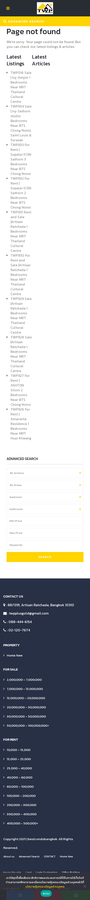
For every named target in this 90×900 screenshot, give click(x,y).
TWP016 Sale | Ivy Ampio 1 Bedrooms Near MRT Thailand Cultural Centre (20, 87)
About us (8, 856)
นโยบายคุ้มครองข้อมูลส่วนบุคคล (45, 886)
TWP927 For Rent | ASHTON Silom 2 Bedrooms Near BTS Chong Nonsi (20, 390)
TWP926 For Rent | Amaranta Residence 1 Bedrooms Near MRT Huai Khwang (20, 424)
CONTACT (49, 856)
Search (45, 557)
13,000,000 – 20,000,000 (26, 697)
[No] (84, 886)
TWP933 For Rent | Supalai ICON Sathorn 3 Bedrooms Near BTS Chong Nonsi (20, 159)
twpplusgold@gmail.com (29, 613)
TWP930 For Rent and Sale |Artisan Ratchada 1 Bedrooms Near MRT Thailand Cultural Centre (20, 274)
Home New (14, 655)
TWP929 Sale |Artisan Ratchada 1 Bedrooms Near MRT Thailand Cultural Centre (21, 315)
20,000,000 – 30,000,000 (26, 707)
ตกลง (46, 893)
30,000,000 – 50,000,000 (26, 716)
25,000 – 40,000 (19, 768)
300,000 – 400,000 (21, 813)
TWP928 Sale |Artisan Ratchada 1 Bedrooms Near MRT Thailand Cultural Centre (21, 353)
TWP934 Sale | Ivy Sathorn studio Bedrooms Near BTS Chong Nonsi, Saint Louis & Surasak (21, 123)
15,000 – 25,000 (19, 758)
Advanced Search (29, 856)
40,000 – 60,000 (19, 777)
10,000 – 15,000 (18, 749)
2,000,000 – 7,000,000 (24, 679)
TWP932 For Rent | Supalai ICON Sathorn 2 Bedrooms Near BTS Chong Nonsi (20, 193)
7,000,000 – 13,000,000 (25, 688)
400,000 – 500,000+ (22, 823)
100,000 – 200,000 (21, 795)
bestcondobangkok (42, 838)
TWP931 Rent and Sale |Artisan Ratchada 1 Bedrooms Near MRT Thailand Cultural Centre (20, 231)
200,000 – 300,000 (21, 804)
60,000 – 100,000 (20, 786)
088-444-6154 (20, 621)
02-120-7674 (19, 630)
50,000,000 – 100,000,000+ (28, 725)
